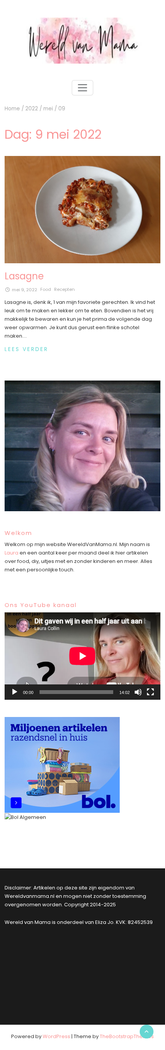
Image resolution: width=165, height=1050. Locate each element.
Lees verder (26, 349)
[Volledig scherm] (150, 692)
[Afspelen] (14, 692)
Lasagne (24, 276)
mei (48, 108)
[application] (82, 656)
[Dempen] (138, 692)
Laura (11, 552)
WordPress (56, 1036)
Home (12, 108)
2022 (31, 108)
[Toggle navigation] (82, 87)
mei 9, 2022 (24, 290)
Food (45, 289)
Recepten (64, 289)
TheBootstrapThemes (127, 1036)
